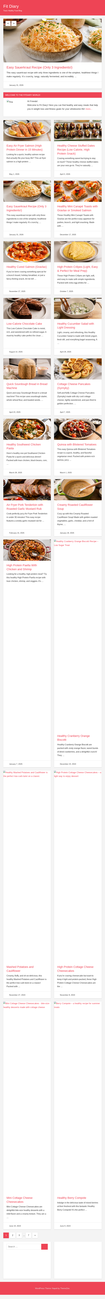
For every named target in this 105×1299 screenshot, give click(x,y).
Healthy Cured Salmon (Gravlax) (27, 266)
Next (13, 23)
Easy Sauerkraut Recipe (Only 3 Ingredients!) (39, 67)
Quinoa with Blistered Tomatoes (76, 444)
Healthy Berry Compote (71, 1197)
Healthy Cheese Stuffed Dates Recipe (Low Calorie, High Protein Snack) (76, 149)
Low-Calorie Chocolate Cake (24, 323)
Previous (8, 23)
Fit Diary (11, 6)
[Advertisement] (78, 1259)
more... (89, 108)
